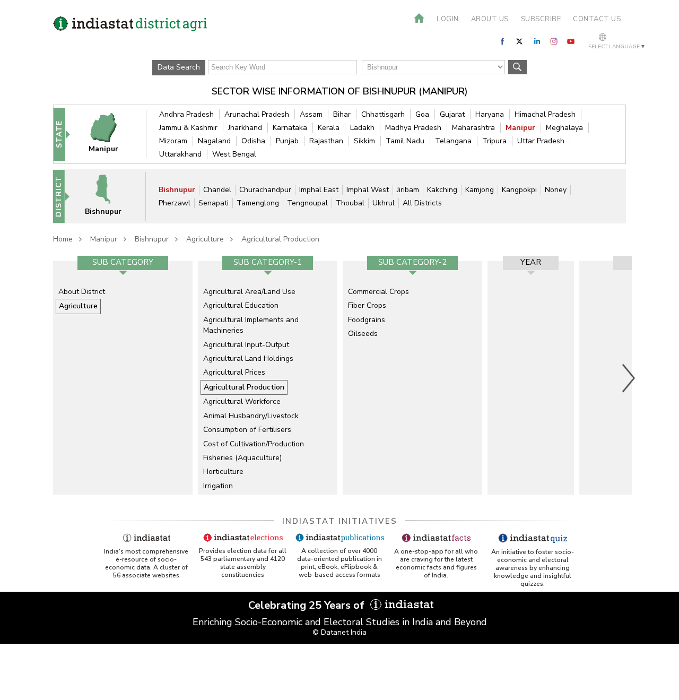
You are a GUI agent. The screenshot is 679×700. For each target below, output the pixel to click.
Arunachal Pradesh (256, 114)
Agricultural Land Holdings (248, 358)
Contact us (597, 19)
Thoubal (350, 203)
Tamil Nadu (405, 141)
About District (81, 292)
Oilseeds (363, 334)
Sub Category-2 (412, 262)
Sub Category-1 (267, 262)
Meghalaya (564, 128)
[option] (123, 378)
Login (448, 19)
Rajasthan (326, 141)
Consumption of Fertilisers (247, 430)
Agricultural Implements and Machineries (251, 325)
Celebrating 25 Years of (307, 605)
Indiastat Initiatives (339, 521)
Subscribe (541, 19)
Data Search (179, 67)
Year (530, 262)
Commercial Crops (378, 292)
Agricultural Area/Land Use (249, 292)
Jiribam (408, 190)
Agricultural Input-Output (246, 345)
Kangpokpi (519, 190)
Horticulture (223, 471)
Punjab (287, 141)
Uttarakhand (180, 154)
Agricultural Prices (234, 372)
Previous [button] (48, 378)
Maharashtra (473, 128)
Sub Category (122, 262)
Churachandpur (265, 190)
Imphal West (367, 190)
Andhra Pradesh (186, 114)
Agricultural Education (240, 305)
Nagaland (214, 141)
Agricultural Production (280, 239)
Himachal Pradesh (545, 114)
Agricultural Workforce (242, 401)
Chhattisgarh (383, 114)
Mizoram (173, 141)
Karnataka (290, 128)
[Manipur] (110, 134)
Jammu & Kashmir (188, 128)
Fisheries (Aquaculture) (242, 458)
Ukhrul (383, 203)
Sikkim (364, 141)
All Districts (422, 203)
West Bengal (234, 154)
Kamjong (479, 190)
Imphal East (318, 190)
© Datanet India (339, 632)
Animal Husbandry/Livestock (251, 416)
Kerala (329, 128)
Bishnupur (177, 190)
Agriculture (205, 239)
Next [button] (629, 378)
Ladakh (362, 128)
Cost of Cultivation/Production (253, 444)
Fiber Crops (367, 305)
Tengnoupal (307, 203)
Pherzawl (174, 203)
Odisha (253, 141)
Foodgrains (366, 320)
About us (490, 19)
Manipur (520, 128)
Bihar (342, 114)
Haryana (489, 114)
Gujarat (452, 114)
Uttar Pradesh (540, 141)
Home (63, 239)
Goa (422, 114)
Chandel (217, 190)
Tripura (494, 141)
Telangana (453, 141)
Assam (311, 114)
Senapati (213, 203)
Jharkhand (245, 128)
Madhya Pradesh (413, 128)
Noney (556, 190)
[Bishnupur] (109, 196)
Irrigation (218, 486)
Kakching (442, 190)
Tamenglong (258, 203)
